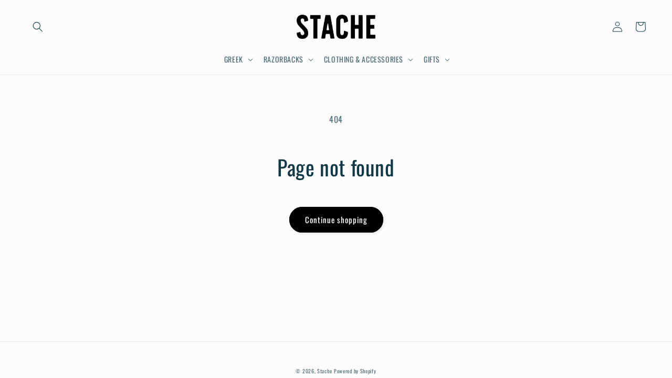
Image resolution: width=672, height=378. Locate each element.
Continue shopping (336, 219)
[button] (37, 26)
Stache (324, 371)
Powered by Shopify (355, 371)
